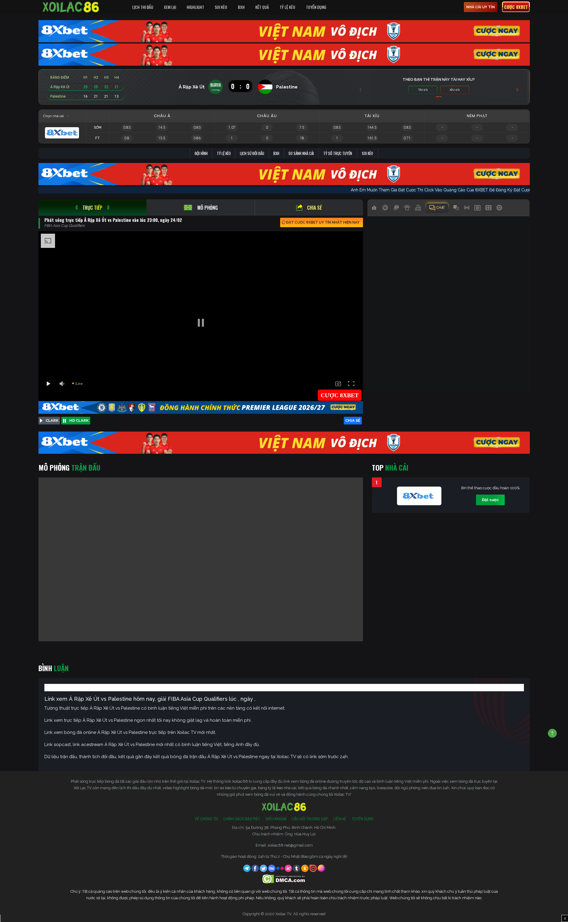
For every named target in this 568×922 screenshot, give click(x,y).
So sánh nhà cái (301, 153)
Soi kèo (367, 153)
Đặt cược (490, 500)
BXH (241, 7)
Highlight (195, 7)
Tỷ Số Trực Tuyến (337, 153)
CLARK (52, 420)
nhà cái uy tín (480, 7)
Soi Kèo (221, 7)
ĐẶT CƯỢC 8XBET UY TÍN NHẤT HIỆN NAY (322, 222)
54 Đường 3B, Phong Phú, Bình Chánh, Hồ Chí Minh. (291, 827)
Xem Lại (170, 7)
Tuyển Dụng (316, 7)
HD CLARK (79, 420)
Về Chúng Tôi (206, 818)
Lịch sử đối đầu (252, 153)
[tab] (92, 207)
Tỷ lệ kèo (224, 153)
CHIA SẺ (352, 420)
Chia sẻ (314, 207)
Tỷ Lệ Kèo (287, 7)
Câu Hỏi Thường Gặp (310, 818)
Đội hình (201, 153)
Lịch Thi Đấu (142, 7)
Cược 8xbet (516, 7)
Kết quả (262, 7)
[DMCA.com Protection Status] (284, 878)
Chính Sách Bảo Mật (241, 818)
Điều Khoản (275, 818)
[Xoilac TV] (71, 7)
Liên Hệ (339, 818)
